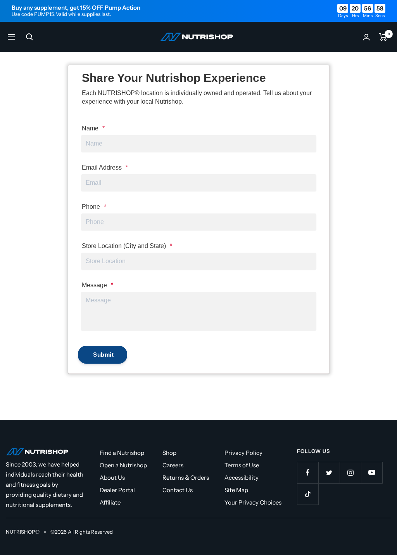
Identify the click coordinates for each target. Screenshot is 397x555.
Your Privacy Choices (252, 502)
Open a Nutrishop (123, 465)
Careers (172, 465)
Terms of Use (241, 465)
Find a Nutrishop (122, 452)
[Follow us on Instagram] (350, 472)
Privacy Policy (243, 452)
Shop (169, 452)
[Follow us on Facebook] (307, 472)
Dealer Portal (117, 490)
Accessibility (241, 477)
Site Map (236, 490)
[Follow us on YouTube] (371, 472)
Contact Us (177, 490)
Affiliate (110, 502)
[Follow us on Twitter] (329, 472)
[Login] (366, 37)
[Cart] (383, 37)
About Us (112, 477)
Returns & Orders (185, 477)
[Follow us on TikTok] (307, 494)
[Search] (29, 36)
